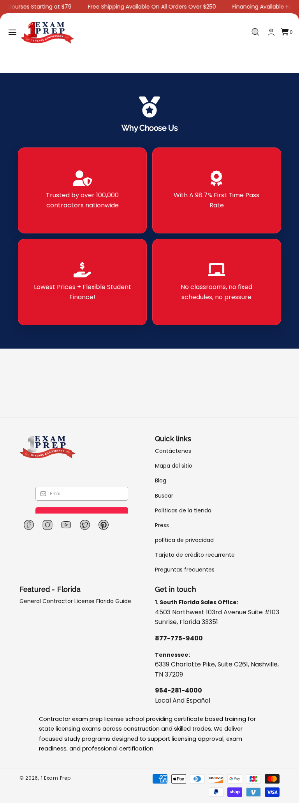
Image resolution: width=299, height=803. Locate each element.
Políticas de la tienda (183, 510)
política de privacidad (184, 540)
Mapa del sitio (173, 466)
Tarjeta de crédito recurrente (195, 555)
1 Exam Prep (56, 778)
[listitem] (82, 190)
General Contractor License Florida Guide (75, 601)
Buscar (164, 496)
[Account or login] (271, 32)
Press (162, 525)
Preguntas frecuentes (185, 569)
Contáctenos (173, 451)
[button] (12, 32)
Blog (160, 480)
